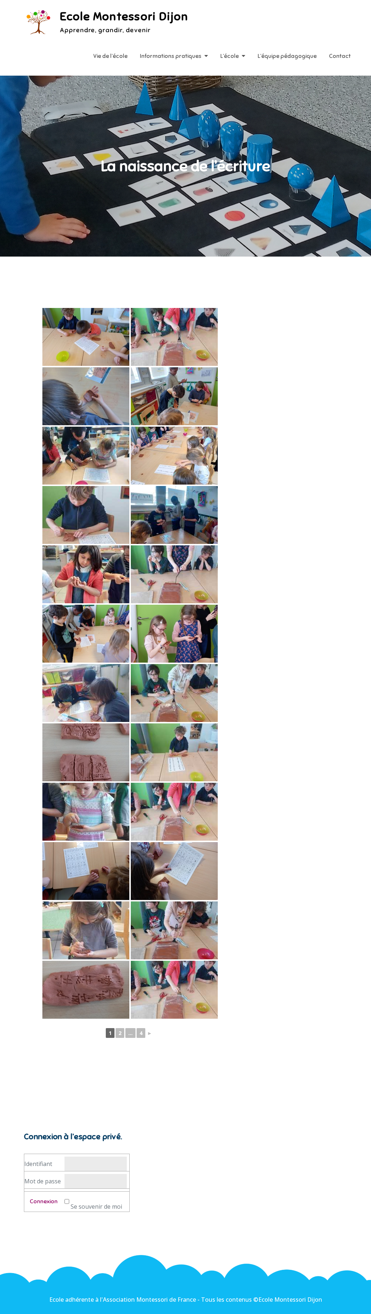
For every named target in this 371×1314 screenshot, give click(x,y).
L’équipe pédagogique (287, 56)
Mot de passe (42, 1181)
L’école (229, 56)
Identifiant (38, 1164)
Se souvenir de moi (96, 1207)
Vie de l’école (110, 56)
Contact (340, 56)
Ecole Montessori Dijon (124, 16)
